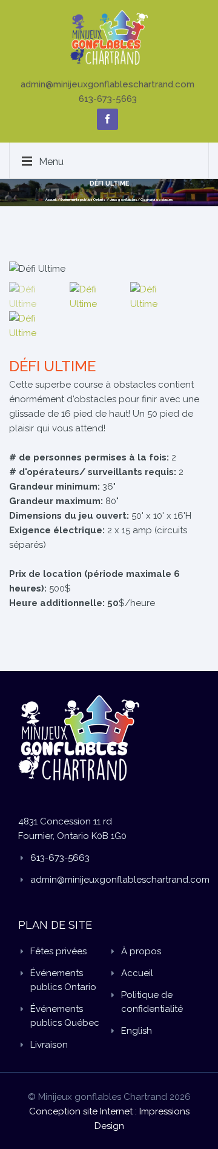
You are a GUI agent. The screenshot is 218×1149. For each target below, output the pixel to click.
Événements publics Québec (64, 1015)
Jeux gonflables (123, 199)
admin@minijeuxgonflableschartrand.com (107, 84)
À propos (141, 951)
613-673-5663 (108, 98)
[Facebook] (107, 119)
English (136, 1030)
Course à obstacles (156, 199)
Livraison (49, 1044)
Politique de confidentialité (152, 1001)
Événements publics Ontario (83, 199)
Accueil (51, 199)
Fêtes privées (58, 951)
